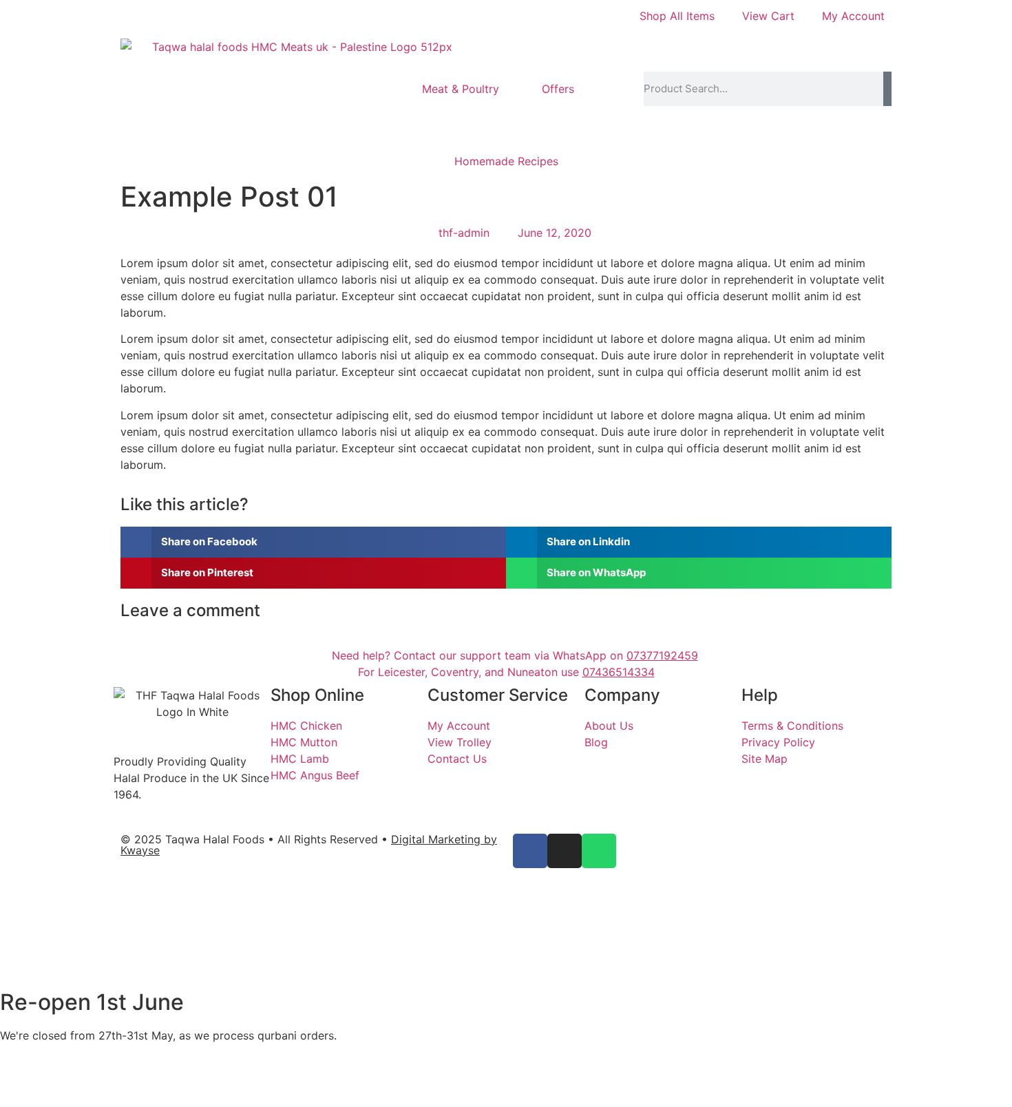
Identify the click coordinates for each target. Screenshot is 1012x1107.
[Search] (887, 89)
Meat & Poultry (460, 89)
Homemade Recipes (506, 161)
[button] (313, 542)
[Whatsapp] (599, 851)
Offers (558, 89)
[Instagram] (564, 851)
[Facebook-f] (530, 851)
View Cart (768, 16)
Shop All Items (677, 16)
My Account (853, 16)
